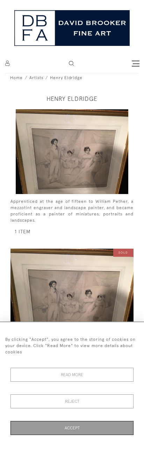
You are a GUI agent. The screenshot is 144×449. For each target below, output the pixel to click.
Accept (72, 428)
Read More (72, 374)
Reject (72, 401)
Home (16, 77)
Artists (36, 77)
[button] (71, 64)
